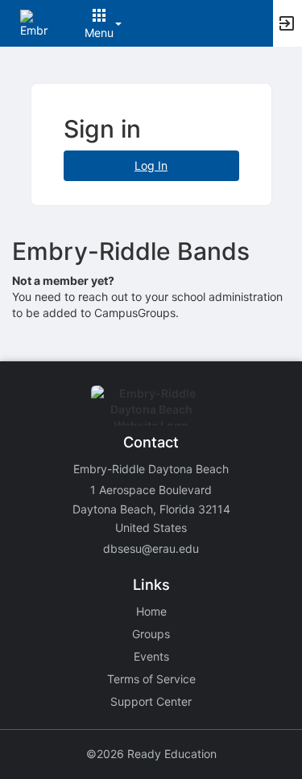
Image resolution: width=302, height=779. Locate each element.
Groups (151, 634)
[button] (34, 22)
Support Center (151, 701)
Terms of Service (151, 679)
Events (151, 656)
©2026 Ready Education (151, 753)
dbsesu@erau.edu (151, 548)
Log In (151, 165)
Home (151, 611)
